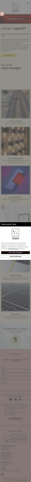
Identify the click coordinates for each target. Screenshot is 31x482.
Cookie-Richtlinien (13, 249)
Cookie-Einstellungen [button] (16, 256)
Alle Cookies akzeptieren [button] (15, 252)
